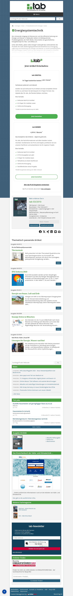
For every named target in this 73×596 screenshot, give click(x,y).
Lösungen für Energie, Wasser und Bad (28, 340)
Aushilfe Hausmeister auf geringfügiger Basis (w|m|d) (32, 404)
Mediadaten (15, 589)
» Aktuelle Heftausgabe (53, 438)
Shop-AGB (52, 589)
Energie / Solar (20, 26)
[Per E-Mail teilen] (55, 231)
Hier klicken (38, 544)
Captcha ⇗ (43, 546)
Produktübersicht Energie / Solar (36, 26)
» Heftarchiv (49, 439)
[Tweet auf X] (44, 232)
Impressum (23, 591)
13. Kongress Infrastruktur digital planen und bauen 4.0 (34, 378)
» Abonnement (50, 441)
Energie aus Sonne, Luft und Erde (26, 293)
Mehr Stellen (36, 427)
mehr (58, 263)
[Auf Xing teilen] (48, 232)
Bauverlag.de (58, 594)
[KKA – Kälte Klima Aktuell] (16, 516)
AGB (46, 589)
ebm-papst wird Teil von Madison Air (28, 375)
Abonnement (34, 225)
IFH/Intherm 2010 (19, 272)
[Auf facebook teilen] (40, 232)
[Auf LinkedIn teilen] (52, 232)
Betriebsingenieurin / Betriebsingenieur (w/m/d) (30, 419)
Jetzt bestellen (36, 116)
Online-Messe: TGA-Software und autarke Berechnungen (34, 381)
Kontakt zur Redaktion (36, 589)
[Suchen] (59, 18)
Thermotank (17, 250)
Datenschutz (15, 591)
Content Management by (19, 594)
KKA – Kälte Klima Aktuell (25, 516)
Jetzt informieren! (17, 552)
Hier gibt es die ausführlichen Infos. (24, 498)
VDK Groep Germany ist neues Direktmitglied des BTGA (34, 387)
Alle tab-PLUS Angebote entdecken (36, 185)
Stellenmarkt (24, 589)
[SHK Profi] (16, 509)
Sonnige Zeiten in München (23, 317)
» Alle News (16, 394)
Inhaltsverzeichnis (47, 225)
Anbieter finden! (37, 581)
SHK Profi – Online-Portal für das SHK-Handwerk (27, 509)
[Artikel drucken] (59, 231)
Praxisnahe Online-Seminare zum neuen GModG (32, 390)
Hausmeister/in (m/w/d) (21, 411)
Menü (37, 14)
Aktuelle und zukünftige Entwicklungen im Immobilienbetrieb (36, 384)
